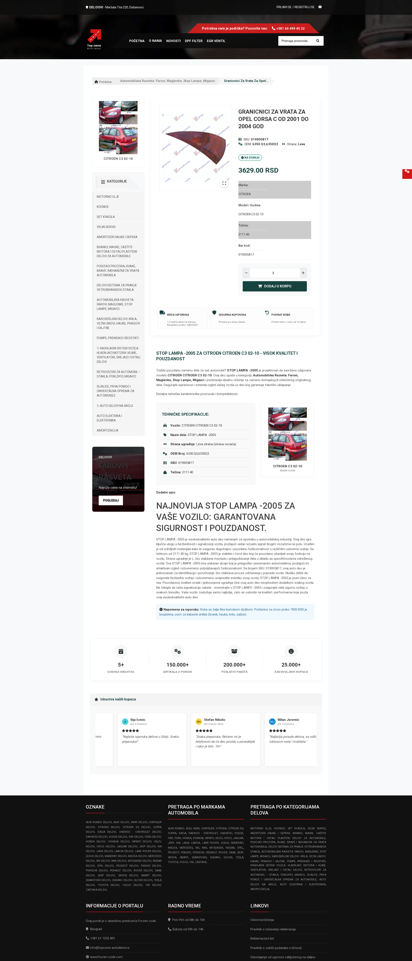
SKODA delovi (128, 875)
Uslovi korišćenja (262, 920)
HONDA (187, 838)
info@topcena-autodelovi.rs (110, 948)
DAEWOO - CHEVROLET (203, 833)
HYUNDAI (198, 838)
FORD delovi (153, 836)
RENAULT (211, 852)
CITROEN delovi (109, 827)
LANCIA (195, 842)
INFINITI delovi (142, 841)
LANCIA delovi (124, 851)
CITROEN (221, 828)
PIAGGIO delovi (151, 865)
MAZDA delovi (137, 856)
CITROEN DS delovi (136, 827)
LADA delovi (105, 851)
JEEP (171, 842)
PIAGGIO (186, 852)
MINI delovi (118, 860)
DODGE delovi (118, 836)
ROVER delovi (143, 870)
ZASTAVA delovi (96, 889)
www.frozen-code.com (106, 957)
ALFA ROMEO (176, 828)
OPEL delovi (105, 865)
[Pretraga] (318, 41)
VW (191, 862)
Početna (105, 82)
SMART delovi (151, 875)
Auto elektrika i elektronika (109, 418)
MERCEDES (186, 847)
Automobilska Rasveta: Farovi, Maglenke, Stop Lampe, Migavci (167, 81)
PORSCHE (198, 852)
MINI (204, 847)
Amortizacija (107, 430)
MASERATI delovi (116, 856)
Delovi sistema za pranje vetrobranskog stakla (117, 287)
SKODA (172, 857)
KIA (178, 842)
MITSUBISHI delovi (139, 860)
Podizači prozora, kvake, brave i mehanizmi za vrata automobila (118, 270)
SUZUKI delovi (143, 880)
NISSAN (230, 847)
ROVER (223, 852)
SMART (184, 857)
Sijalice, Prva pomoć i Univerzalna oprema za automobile (115, 391)
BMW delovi (139, 822)
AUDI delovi (121, 822)
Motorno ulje (108, 196)
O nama (155, 41)
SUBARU (215, 857)
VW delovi (153, 885)
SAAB (232, 852)
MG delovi (103, 860)
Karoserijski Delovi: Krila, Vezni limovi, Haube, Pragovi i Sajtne (118, 323)
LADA (186, 842)
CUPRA (172, 833)
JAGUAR (238, 838)
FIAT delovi (136, 836)
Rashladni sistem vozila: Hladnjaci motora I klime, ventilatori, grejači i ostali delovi (118, 355)
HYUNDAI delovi (118, 841)
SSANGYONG (199, 857)
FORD (177, 838)
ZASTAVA (200, 862)
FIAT (170, 838)
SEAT (240, 852)
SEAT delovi (106, 875)
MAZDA (172, 847)
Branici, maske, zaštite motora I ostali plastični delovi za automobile (117, 251)
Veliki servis (106, 227)
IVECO (228, 838)
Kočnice (103, 206)
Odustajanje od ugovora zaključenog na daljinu (282, 957)
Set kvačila (106, 217)
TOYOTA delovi (109, 885)
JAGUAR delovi (127, 846)
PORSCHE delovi (97, 870)
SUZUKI (228, 857)
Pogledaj (111, 500)
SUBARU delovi (122, 880)
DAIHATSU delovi (96, 836)
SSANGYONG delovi (98, 880)
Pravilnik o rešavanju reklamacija (273, 929)
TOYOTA (173, 862)
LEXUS (225, 842)
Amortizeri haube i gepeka (117, 237)
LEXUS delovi (94, 856)
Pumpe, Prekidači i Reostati (118, 338)
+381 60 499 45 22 (290, 28)
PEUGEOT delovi (127, 865)
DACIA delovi (107, 831)
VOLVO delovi (132, 885)
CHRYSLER (207, 828)
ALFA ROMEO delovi (99, 822)
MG (197, 847)
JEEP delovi (147, 846)
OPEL (240, 847)
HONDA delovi (95, 841)
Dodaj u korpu (277, 286)
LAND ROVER (210, 842)
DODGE (239, 833)
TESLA (239, 857)
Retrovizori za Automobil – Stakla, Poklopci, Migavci (119, 374)
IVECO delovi (105, 846)
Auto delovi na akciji (116, 405)
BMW (196, 828)
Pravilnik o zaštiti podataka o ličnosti (276, 948)
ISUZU (219, 838)
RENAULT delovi (120, 870)
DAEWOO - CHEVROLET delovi (140, 831)
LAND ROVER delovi (148, 851)
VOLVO (184, 862)
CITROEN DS (235, 828)
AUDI (189, 828)
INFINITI (209, 838)
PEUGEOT (173, 852)
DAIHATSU (226, 833)
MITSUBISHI (216, 847)
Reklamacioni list (262, 938)
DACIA (182, 833)
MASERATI (237, 842)
